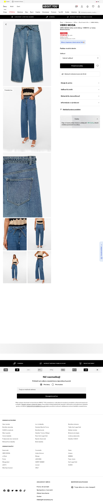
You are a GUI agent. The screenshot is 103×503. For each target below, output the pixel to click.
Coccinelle (38, 450)
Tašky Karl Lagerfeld (74, 427)
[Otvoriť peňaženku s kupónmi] (76, 6)
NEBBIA (70, 456)
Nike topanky (6, 433)
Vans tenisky (6, 424)
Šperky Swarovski (40, 439)
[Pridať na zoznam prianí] (97, 65)
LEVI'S (4, 465)
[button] (80, 58)
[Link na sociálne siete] (4, 490)
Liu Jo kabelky (39, 424)
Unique (70, 453)
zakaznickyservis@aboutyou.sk (36, 406)
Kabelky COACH (73, 439)
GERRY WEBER (39, 462)
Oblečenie (68, 22)
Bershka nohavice (73, 424)
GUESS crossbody (7, 430)
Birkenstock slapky (73, 433)
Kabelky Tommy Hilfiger (42, 433)
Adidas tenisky (72, 430)
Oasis (70, 450)
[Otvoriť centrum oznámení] (87, 6)
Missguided (5, 462)
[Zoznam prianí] (93, 6)
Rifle (75, 22)
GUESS (70, 465)
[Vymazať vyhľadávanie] (98, 12)
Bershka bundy (39, 430)
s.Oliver (4, 456)
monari (37, 465)
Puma (4, 459)
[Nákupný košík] (99, 6)
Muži (11, 6)
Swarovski (5, 450)
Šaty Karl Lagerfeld (41, 436)
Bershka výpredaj (7, 427)
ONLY (37, 468)
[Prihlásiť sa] (82, 6)
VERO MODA (6, 453)
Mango (37, 456)
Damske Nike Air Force (42, 427)
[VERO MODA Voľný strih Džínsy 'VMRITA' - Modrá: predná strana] (27, 53)
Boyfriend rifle (84, 22)
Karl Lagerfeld (72, 462)
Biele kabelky (39, 442)
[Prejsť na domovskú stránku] (13, 483)
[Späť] (6, 24)
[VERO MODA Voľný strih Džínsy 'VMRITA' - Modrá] (27, 185)
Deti (18, 6)
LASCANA (38, 459)
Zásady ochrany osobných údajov (32, 404)
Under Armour (39, 453)
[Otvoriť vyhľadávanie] (79, 12)
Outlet (7, 1)
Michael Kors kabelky (8, 442)
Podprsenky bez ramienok (10, 439)
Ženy (5, 6)
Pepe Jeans (71, 459)
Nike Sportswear (7, 468)
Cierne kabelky (6, 436)
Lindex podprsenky (74, 436)
